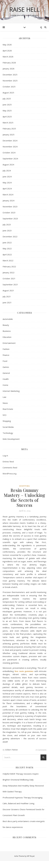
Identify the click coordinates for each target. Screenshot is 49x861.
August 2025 (8, 92)
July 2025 (7, 98)
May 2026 (7, 44)
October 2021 (9, 278)
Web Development (11, 439)
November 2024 (10, 146)
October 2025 (9, 86)
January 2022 (8, 272)
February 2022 (9, 266)
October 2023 (9, 212)
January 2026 (8, 68)
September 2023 (10, 218)
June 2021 (7, 302)
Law (4, 397)
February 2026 (9, 62)
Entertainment (9, 343)
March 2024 (8, 194)
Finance (6, 355)
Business (7, 331)
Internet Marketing (11, 391)
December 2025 (10, 74)
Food (5, 361)
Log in (5, 455)
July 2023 (7, 224)
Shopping (7, 421)
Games (6, 367)
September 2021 (10, 284)
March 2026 (8, 56)
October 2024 (9, 152)
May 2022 (7, 248)
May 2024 (7, 182)
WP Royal (30, 856)
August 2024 (8, 164)
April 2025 (7, 116)
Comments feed (10, 467)
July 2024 (7, 170)
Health (6, 379)
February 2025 (9, 128)
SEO (4, 415)
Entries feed (8, 461)
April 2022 (7, 254)
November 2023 (10, 206)
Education (7, 337)
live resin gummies (24, 671)
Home (5, 385)
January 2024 (8, 200)
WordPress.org (9, 473)
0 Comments (41, 749)
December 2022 (10, 236)
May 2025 (7, 110)
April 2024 (7, 188)
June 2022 (7, 242)
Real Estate (8, 409)
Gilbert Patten (11, 749)
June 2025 (7, 104)
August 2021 (8, 290)
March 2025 (8, 122)
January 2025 (8, 134)
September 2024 (10, 158)
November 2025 (10, 80)
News (5, 403)
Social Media (8, 427)
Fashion (6, 349)
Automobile (8, 319)
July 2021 (7, 296)
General (6, 373)
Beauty (6, 325)
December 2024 (10, 140)
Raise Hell (24, 9)
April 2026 (7, 50)
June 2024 (7, 176)
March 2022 (8, 260)
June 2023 (7, 230)
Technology (8, 433)
